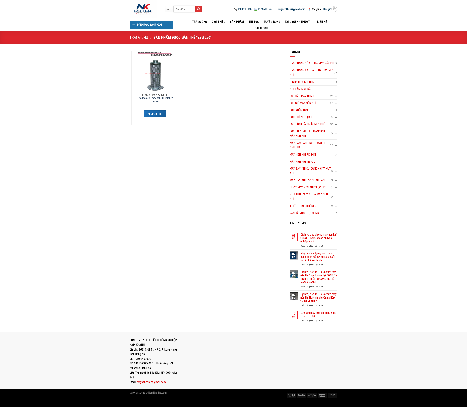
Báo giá (327, 9)
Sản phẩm (237, 22)
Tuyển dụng (272, 22)
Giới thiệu (218, 22)
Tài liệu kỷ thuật (297, 22)
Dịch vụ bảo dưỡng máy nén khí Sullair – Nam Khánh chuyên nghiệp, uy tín (318, 238)
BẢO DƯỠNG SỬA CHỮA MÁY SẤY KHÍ (312, 63)
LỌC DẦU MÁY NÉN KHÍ (303, 96)
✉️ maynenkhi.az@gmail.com (289, 9)
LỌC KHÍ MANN (299, 110)
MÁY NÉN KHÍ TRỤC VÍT (304, 161)
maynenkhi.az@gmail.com (151, 382)
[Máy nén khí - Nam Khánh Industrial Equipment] (145, 9)
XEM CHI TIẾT (155, 114)
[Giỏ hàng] (334, 9)
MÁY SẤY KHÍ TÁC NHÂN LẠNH (308, 180)
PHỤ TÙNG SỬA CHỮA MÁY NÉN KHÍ (309, 197)
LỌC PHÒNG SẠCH (301, 117)
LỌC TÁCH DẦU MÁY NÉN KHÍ (307, 124)
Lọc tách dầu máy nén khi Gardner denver (155, 100)
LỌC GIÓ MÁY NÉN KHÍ (303, 103)
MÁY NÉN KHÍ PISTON (303, 154)
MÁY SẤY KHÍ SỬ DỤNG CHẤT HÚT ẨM (310, 171)
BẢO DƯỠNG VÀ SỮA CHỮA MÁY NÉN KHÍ (311, 73)
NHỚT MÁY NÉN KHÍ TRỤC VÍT (308, 187)
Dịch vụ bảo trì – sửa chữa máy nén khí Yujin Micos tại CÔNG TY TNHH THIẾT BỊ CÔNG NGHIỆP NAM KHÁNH (318, 277)
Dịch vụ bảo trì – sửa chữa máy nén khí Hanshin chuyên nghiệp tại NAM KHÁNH (318, 297)
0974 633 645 (264, 9)
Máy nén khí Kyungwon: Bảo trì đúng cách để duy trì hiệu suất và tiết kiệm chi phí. (317, 256)
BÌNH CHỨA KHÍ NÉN (302, 82)
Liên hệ (322, 22)
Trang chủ (199, 22)
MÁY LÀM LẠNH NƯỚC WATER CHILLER (307, 145)
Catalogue (262, 28)
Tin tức (254, 22)
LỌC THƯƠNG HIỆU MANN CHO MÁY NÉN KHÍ (308, 134)
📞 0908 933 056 (243, 9)
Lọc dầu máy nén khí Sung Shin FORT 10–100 (318, 314)
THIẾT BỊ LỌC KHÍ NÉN (303, 206)
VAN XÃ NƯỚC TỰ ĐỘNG (304, 213)
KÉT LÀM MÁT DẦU (301, 89)
